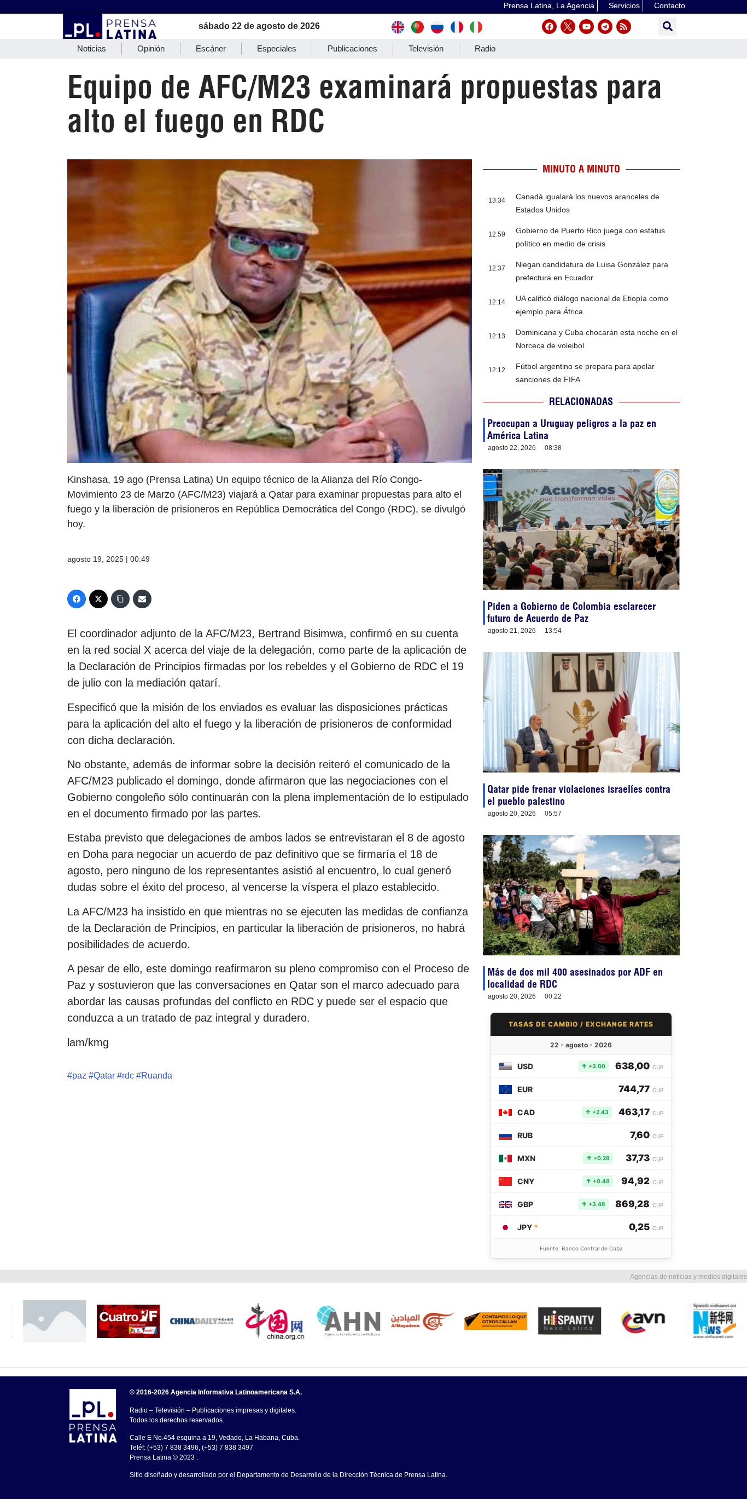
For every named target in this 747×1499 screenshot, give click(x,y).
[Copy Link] (120, 599)
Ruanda (156, 1075)
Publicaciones (352, 48)
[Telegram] (605, 26)
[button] (667, 27)
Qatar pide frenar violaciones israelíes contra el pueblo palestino (578, 795)
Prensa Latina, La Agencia (549, 5)
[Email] (142, 599)
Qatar (104, 1075)
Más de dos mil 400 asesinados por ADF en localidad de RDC (575, 978)
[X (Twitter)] (98, 599)
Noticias (91, 48)
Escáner (211, 48)
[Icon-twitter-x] (568, 26)
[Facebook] (549, 26)
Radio (485, 48)
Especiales (276, 48)
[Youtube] (586, 26)
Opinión (151, 48)
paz (79, 1075)
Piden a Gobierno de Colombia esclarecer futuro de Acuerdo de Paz (571, 612)
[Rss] (623, 26)
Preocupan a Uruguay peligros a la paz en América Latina (571, 429)
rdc (128, 1075)
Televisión (425, 48)
